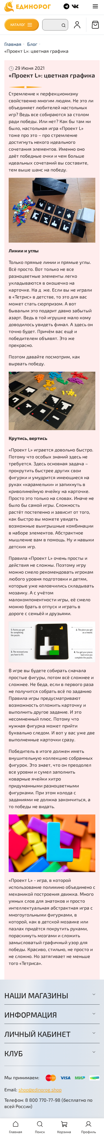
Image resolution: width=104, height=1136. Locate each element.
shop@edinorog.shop (40, 1089)
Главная (12, 44)
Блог (32, 44)
